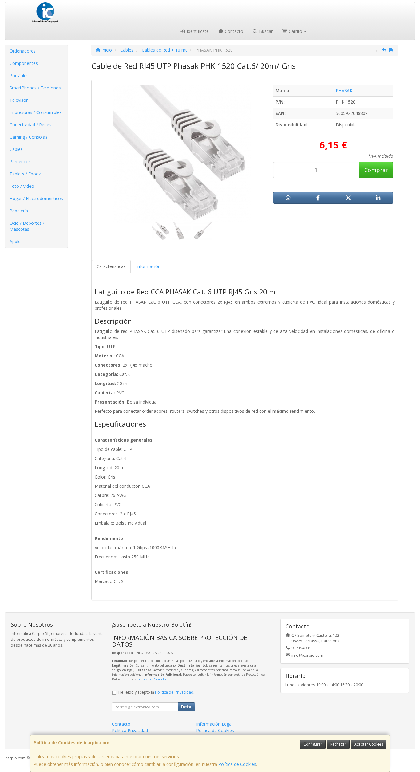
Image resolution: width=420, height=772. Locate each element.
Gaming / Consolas (28, 137)
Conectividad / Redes (30, 125)
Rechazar (338, 744)
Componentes (24, 63)
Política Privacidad (130, 730)
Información (148, 266)
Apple (15, 241)
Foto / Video (22, 186)
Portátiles (19, 75)
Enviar (186, 706)
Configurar (312, 744)
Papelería (19, 211)
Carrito (295, 31)
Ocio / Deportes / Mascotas (27, 226)
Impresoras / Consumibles (36, 112)
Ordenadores (23, 51)
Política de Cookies (237, 764)
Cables (16, 149)
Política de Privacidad (152, 679)
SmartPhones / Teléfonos (35, 88)
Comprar (376, 170)
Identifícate (197, 31)
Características (111, 266)
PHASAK (344, 90)
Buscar (265, 31)
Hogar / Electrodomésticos (36, 198)
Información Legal (214, 724)
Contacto (233, 31)
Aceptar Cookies (368, 744)
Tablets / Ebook (25, 174)
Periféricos (20, 161)
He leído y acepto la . (156, 692)
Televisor (19, 100)
